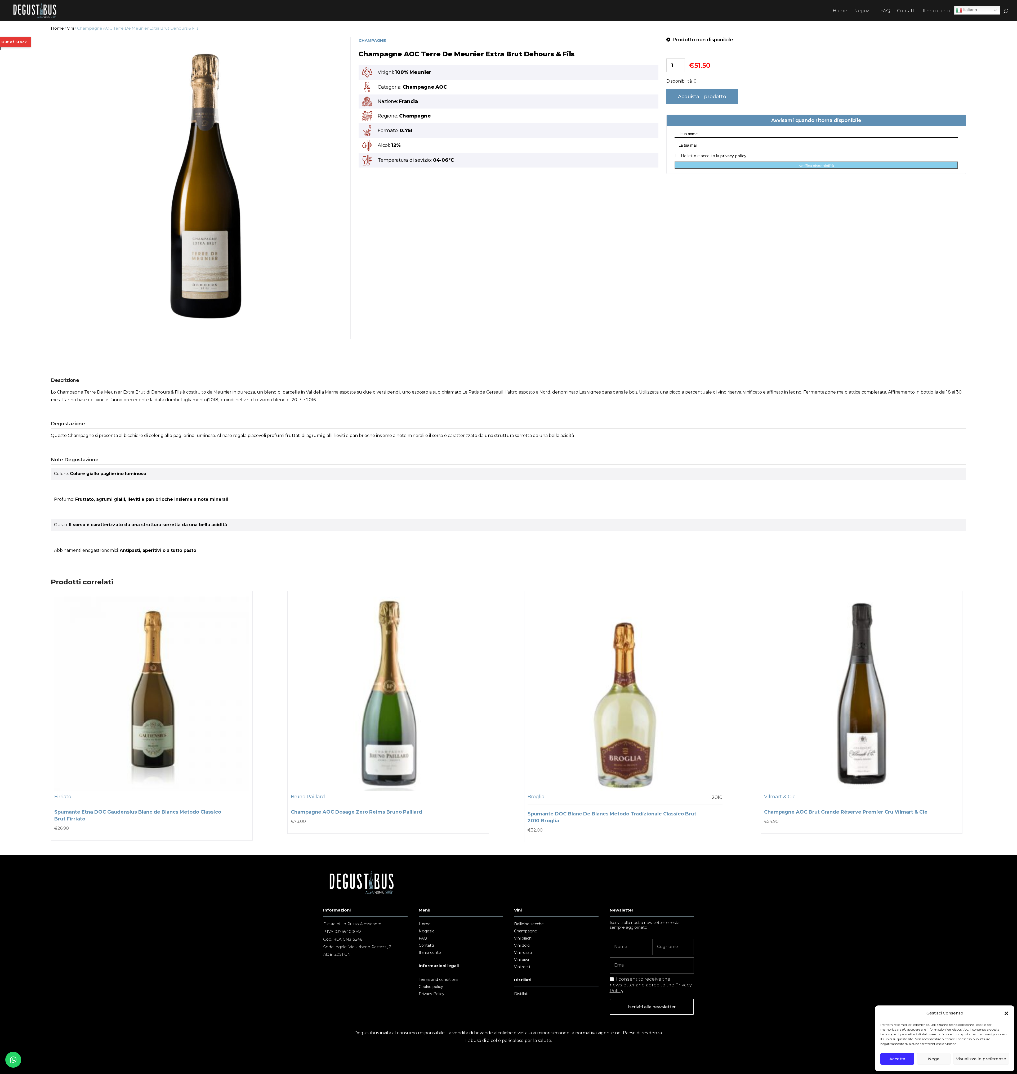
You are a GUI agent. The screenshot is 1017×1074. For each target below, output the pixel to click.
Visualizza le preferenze (981, 1058)
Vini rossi (522, 967)
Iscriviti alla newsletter (652, 1006)
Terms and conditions (438, 980)
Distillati (521, 994)
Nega (933, 1058)
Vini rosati (523, 953)
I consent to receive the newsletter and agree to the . (651, 984)
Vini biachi (523, 938)
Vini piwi (521, 960)
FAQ (885, 11)
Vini (70, 28)
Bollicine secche (529, 924)
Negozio (863, 11)
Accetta (897, 1058)
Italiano (969, 10)
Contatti (906, 11)
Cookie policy (431, 987)
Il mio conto (936, 11)
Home (840, 11)
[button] (1006, 1013)
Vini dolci (522, 946)
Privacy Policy (431, 994)
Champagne (525, 931)
